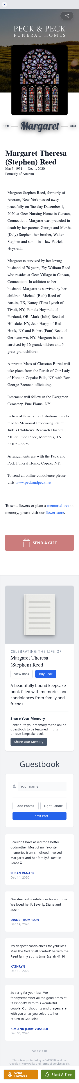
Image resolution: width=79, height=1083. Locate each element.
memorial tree (58, 505)
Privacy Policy (27, 1064)
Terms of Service (51, 1064)
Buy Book (45, 674)
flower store (55, 512)
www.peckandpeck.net (33, 482)
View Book (21, 674)
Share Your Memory (28, 742)
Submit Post (39, 816)
